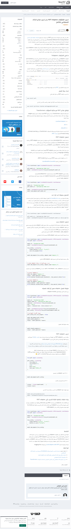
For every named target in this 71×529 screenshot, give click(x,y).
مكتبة (55, 198)
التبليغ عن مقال (64, 465)
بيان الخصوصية (23, 504)
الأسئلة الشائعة (47, 504)
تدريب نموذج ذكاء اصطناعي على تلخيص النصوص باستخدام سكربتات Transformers (48, 459)
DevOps (32, 11)
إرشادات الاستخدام (31, 504)
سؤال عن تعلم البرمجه (15, 158)
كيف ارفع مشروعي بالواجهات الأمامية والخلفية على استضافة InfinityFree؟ (12, 164)
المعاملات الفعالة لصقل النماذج (33, 38)
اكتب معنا (41, 504)
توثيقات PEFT (55, 134)
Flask (12, 71)
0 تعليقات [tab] (66, 476)
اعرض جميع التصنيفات (12, 110)
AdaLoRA (63, 128)
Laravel (12, 31)
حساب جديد (4, 3)
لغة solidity (17, 170)
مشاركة (38, 31)
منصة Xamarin (12, 61)
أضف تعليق (57, 495)
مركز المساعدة (16, 504)
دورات (41, 7)
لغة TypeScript (12, 37)
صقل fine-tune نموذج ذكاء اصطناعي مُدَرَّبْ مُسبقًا (52, 344)
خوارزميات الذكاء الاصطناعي (60, 457)
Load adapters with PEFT (52, 445)
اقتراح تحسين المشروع (15, 144)
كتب (45, 7)
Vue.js (12, 42)
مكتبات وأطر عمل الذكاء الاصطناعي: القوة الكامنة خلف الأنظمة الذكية (52, 455)
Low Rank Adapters (61, 121)
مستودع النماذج (46, 69)
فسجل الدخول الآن (36, 488)
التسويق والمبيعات (46, 11)
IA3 (65, 125)
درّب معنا (37, 504)
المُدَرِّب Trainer (36, 337)
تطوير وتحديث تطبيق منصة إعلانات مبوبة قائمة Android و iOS (14, 229)
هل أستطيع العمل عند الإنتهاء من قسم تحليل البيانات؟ (12, 152)
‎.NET (12, 60)
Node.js (12, 39)
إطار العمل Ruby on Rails (12, 78)
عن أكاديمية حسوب (54, 504)
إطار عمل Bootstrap (12, 52)
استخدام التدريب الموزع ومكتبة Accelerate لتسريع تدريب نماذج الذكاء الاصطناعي (48, 452)
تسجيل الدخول (13, 3)
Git (12, 104)
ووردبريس (12, 32)
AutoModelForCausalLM (49, 161)
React (12, 40)
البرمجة (68, 11)
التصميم (38, 11)
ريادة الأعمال (61, 11)
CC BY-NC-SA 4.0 (37, 506)
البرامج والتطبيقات (25, 11)
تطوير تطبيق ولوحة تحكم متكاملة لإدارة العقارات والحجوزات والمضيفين (14, 215)
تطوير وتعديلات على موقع (18, 234)
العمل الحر (55, 11)
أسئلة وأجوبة (51, 7)
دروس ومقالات (59, 7)
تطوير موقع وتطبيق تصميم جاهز (17, 225)
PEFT (57, 88)
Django (12, 73)
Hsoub (23, 506)
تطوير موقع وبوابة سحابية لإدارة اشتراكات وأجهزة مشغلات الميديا (12, 220)
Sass (12, 51)
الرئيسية (67, 7)
